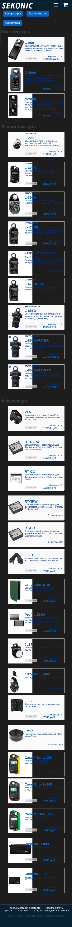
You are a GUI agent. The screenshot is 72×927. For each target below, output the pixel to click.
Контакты (23, 910)
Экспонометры (37, 13)
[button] (31, 58)
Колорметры (13, 13)
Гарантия (8, 910)
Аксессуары (12, 22)
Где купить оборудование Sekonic (50, 910)
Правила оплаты (54, 908)
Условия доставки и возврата (25, 908)
